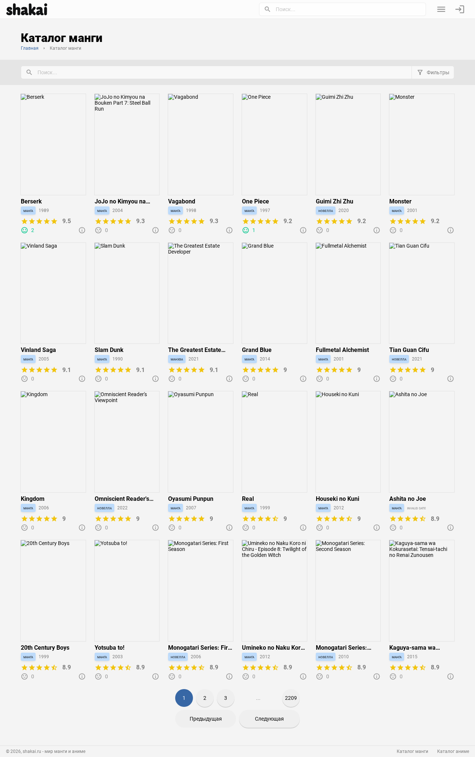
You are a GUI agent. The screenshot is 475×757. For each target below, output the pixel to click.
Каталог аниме (453, 751)
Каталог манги (412, 751)
